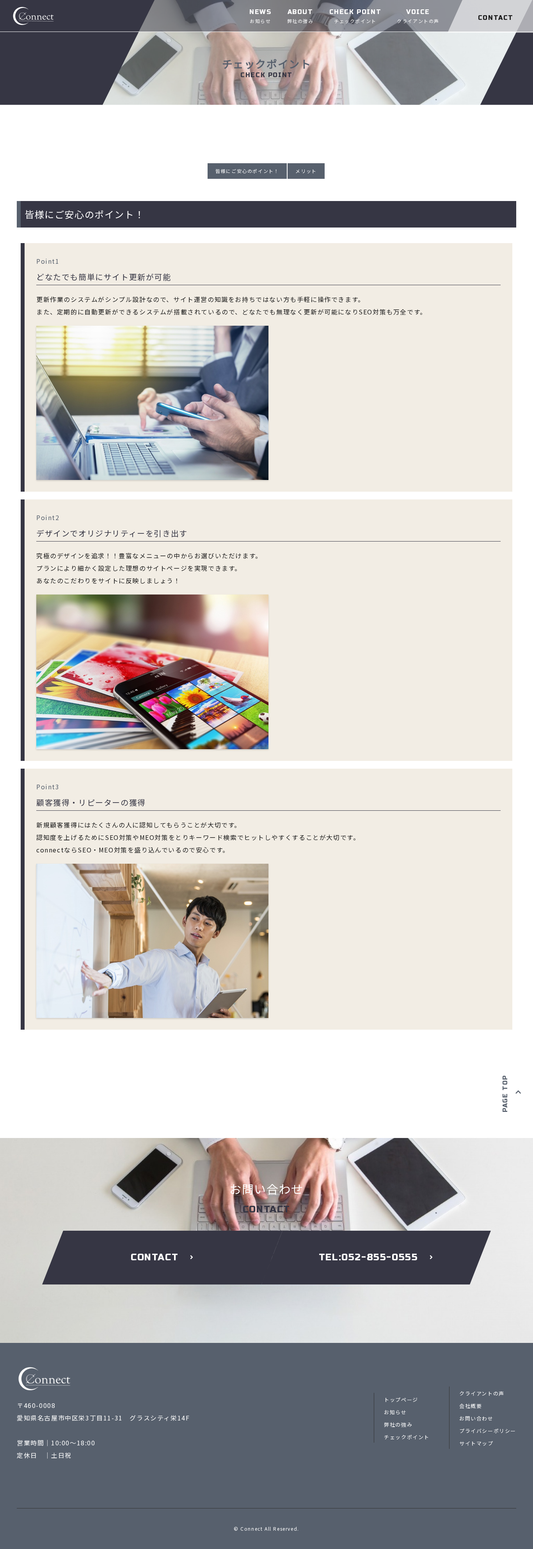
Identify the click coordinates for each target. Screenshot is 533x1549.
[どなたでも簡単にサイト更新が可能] (152, 332)
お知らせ (395, 1412)
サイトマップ (476, 1443)
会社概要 (470, 1406)
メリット (305, 171)
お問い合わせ (476, 1418)
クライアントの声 (482, 1393)
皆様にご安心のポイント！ (247, 171)
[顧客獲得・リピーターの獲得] (152, 870)
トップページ (401, 1399)
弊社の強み (398, 1424)
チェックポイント (407, 1437)
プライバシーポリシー (487, 1430)
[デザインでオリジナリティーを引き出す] (152, 600)
